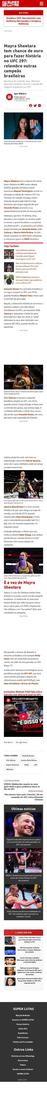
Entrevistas (23, 1060)
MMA (26, 765)
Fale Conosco (23, 1037)
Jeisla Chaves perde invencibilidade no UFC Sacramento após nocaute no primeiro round (23, 914)
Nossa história (23, 1024)
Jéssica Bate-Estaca (23, 232)
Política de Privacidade (23, 1042)
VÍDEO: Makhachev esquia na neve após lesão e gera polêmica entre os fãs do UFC (29, 280)
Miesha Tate (26, 295)
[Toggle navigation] (41, 3)
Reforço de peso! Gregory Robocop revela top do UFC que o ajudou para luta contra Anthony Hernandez (29, 971)
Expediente (23, 1033)
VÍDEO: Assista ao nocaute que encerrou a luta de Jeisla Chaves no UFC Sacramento (24, 878)
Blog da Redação (23, 1015)
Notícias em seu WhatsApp (22, 1056)
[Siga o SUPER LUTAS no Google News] (17, 744)
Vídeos (23, 1065)
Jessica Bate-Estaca (29, 760)
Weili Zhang (25, 534)
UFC (35, 765)
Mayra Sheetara (9, 141)
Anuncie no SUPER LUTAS (23, 1019)
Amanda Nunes (11, 207)
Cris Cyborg (10, 397)
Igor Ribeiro (20, 93)
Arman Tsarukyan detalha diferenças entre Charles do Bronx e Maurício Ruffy (29, 960)
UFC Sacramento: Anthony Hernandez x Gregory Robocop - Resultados (29, 950)
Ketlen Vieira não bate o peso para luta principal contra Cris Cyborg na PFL (30, 939)
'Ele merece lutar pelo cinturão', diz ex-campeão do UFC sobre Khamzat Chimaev (23, 797)
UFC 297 (28, 673)
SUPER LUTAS (23, 1073)
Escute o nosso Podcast (23, 1069)
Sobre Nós (22, 1028)
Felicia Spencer (33, 460)
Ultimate (9, 769)
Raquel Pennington (23, 191)
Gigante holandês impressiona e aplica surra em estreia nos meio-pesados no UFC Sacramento (24, 842)
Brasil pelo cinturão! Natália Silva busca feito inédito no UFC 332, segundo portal (29, 980)
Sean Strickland (11, 683)
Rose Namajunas (24, 516)
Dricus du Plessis (29, 683)
